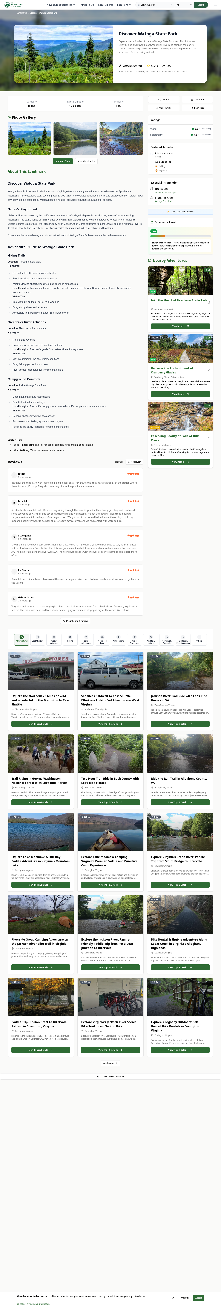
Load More (108, 1063)
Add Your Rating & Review (75, 620)
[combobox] (184, 5)
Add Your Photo (62, 161)
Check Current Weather (112, 1076)
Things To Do (86, 4)
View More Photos (86, 161)
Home (121, 71)
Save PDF (200, 99)
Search (201, 4)
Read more (140, 1296)
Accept (198, 1297)
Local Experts (105, 4)
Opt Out (185, 1297)
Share (166, 99)
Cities (129, 71)
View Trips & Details (38, 723)
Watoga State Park (164, 201)
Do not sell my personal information (33, 1303)
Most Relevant (134, 461)
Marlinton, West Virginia (147, 71)
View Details (178, 326)
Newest (119, 461)
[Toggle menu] (215, 5)
